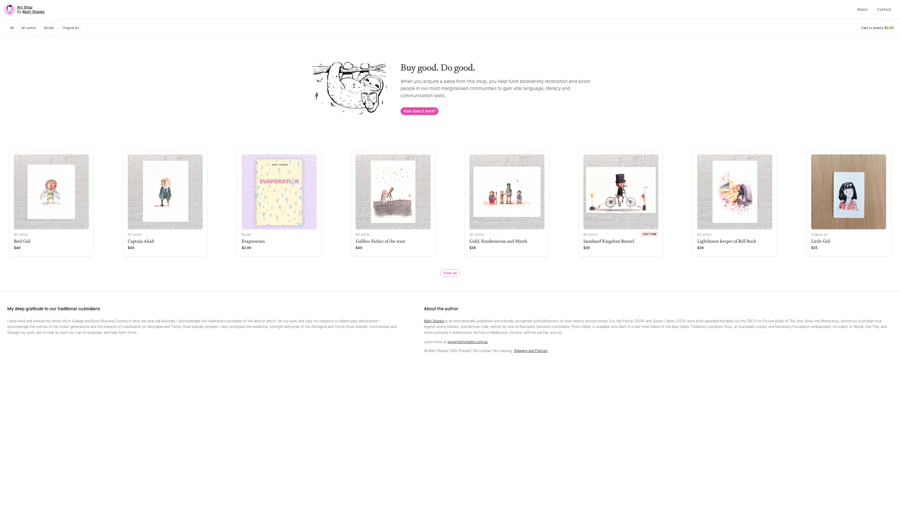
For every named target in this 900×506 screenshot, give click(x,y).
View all (450, 273)
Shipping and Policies (531, 351)
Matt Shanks (33, 12)
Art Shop (24, 7)
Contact (884, 9)
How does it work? (419, 111)
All (12, 28)
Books (49, 28)
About (862, 9)
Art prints (29, 28)
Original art (70, 28)
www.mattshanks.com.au (467, 342)
